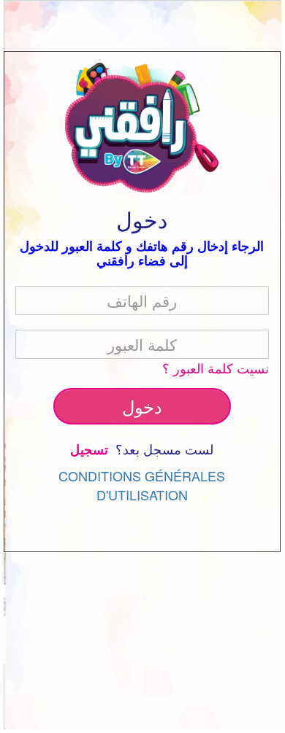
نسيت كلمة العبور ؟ (215, 368)
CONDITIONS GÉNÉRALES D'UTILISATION (141, 485)
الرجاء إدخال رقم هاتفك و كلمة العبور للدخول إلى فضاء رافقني (142, 253)
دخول (142, 406)
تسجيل (91, 449)
